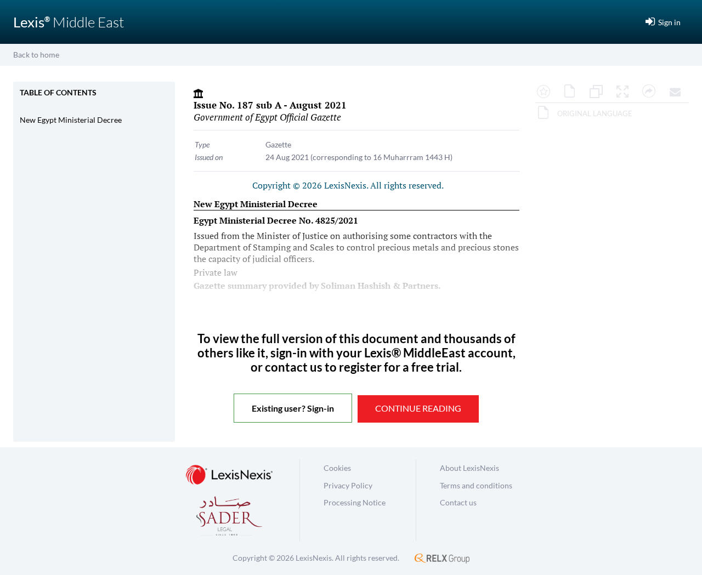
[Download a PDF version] (573, 92)
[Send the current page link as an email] (678, 92)
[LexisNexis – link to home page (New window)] (229, 475)
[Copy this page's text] (599, 92)
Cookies (337, 467)
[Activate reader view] (625, 92)
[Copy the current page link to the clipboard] (652, 92)
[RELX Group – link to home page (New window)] (442, 557)
